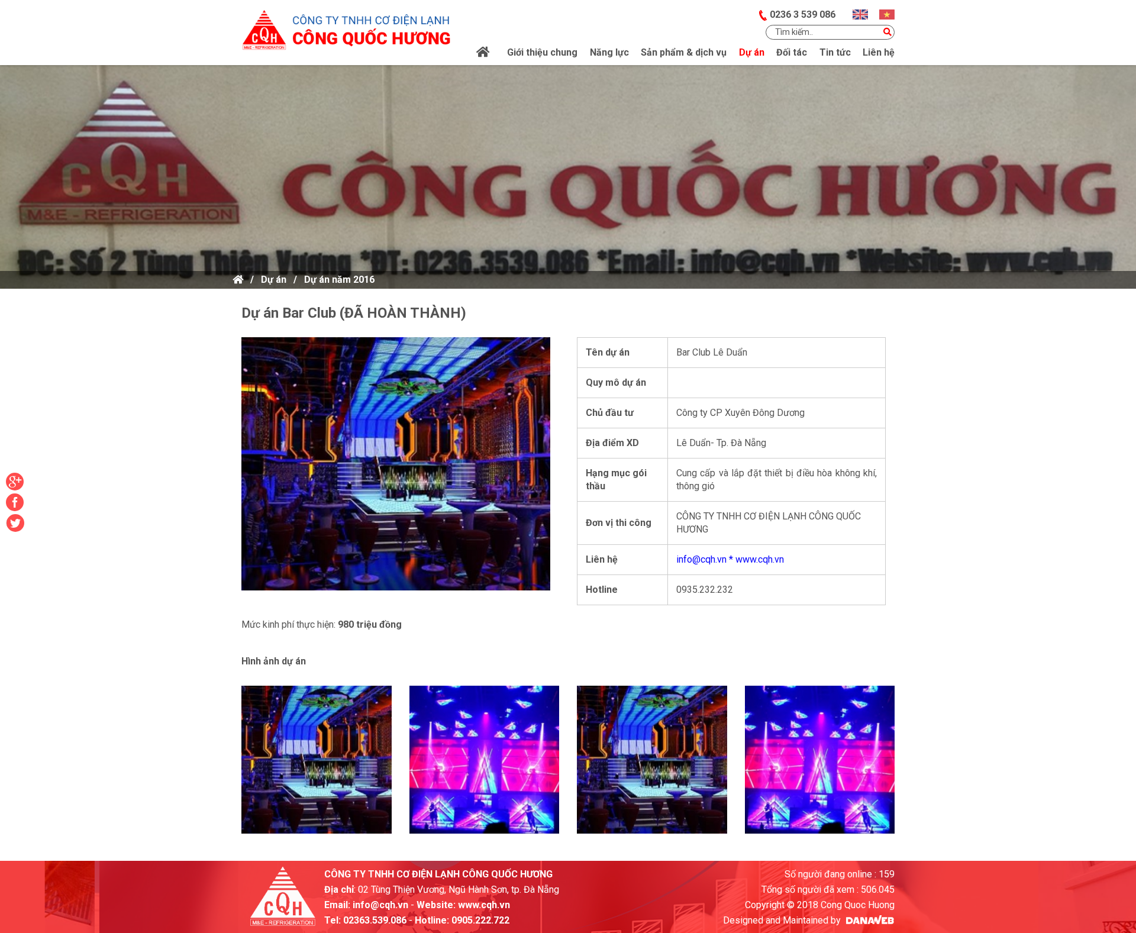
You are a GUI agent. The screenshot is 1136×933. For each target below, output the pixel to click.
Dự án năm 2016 (339, 279)
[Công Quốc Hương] (345, 25)
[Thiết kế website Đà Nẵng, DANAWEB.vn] (869, 920)
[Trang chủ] (483, 52)
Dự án (273, 279)
